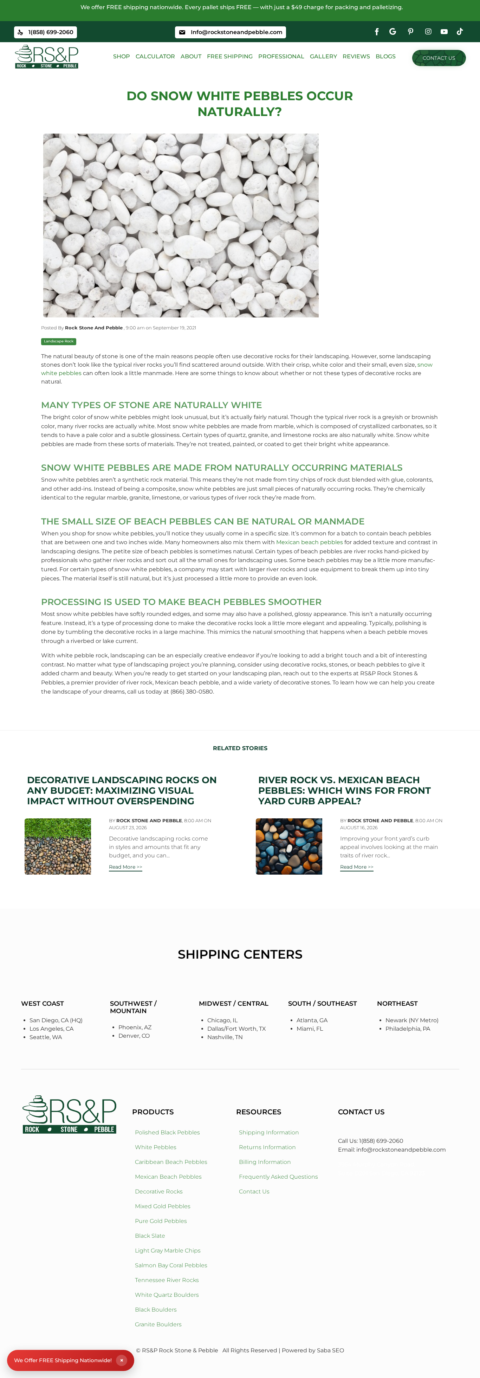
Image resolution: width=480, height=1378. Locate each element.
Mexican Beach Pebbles (168, 1176)
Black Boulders (156, 1309)
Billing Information (265, 1162)
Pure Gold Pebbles (161, 1221)
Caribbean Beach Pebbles (171, 1162)
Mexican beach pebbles (310, 542)
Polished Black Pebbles (167, 1132)
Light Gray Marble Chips (168, 1250)
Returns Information (267, 1147)
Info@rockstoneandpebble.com (237, 32)
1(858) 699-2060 (50, 32)
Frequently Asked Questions (278, 1176)
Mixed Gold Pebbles (162, 1206)
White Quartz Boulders (167, 1295)
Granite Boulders (158, 1324)
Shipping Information (269, 1132)
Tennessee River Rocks (167, 1280)
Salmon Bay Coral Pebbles (171, 1265)
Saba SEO (330, 1350)
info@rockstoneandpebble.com (401, 1149)
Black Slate (150, 1235)
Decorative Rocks (159, 1191)
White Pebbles (155, 1147)
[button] (439, 58)
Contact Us (254, 1191)
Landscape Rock (58, 341)
